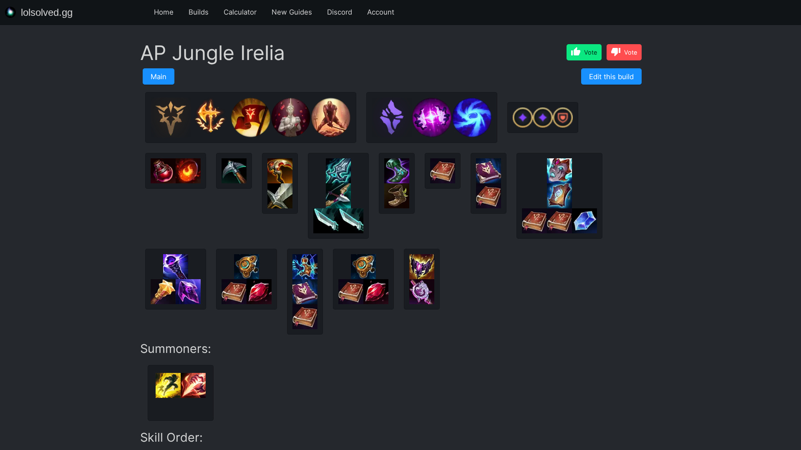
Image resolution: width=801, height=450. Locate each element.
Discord (339, 12)
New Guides (292, 12)
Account (380, 12)
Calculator (240, 12)
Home (164, 12)
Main (158, 76)
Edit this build (611, 76)
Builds (199, 12)
